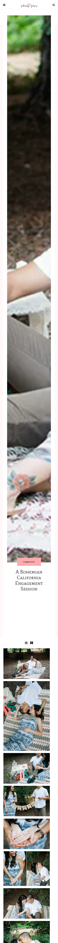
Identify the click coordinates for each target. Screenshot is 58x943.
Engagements (29, 562)
